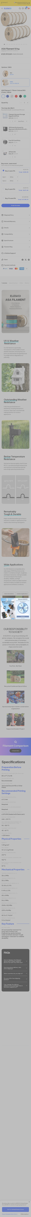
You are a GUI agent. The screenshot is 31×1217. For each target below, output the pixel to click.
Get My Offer (23, 616)
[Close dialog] (29, 598)
